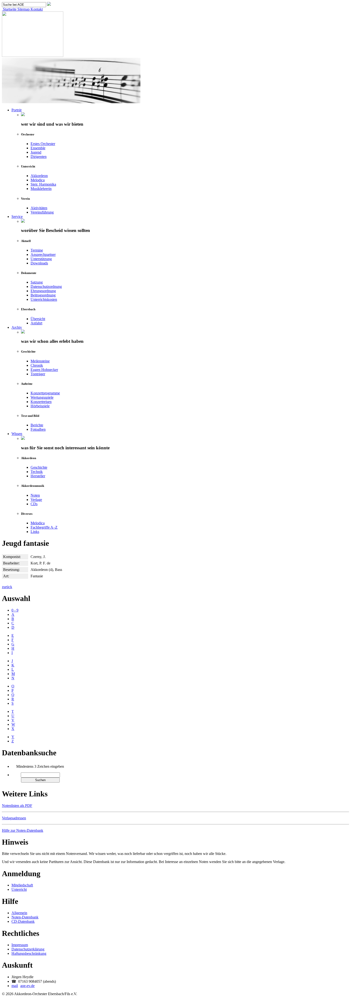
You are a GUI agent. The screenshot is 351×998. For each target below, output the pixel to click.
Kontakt (36, 9)
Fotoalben (38, 429)
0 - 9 (14, 610)
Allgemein (19, 913)
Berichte (37, 425)
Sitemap (23, 9)
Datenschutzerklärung (27, 949)
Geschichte (39, 467)
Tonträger (38, 374)
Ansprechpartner (43, 254)
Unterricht (19, 889)
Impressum (19, 945)
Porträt (16, 110)
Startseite (9, 9)
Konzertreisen (41, 402)
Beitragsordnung (43, 295)
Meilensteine (40, 361)
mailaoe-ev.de (23, 986)
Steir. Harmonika (43, 184)
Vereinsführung (42, 212)
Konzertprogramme (45, 393)
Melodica (38, 180)
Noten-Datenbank (24, 917)
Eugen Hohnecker (44, 370)
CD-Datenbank (23, 921)
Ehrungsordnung (43, 291)
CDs (34, 504)
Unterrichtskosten (44, 299)
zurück (7, 587)
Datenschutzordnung (46, 286)
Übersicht (38, 319)
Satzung (37, 282)
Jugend (36, 152)
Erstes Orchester (43, 144)
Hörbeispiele (40, 406)
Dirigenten (39, 157)
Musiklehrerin (41, 189)
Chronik (37, 365)
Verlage (36, 500)
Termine (37, 250)
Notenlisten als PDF (17, 806)
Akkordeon (39, 176)
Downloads (39, 263)
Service (17, 217)
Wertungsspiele (42, 397)
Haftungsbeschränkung (28, 953)
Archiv (16, 327)
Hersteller (38, 476)
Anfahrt (36, 323)
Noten (35, 495)
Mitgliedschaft (22, 885)
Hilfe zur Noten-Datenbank (22, 830)
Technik (37, 472)
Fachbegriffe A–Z (44, 527)
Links (35, 532)
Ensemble (38, 148)
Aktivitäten (39, 208)
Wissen (16, 434)
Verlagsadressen (14, 818)
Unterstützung (41, 259)
